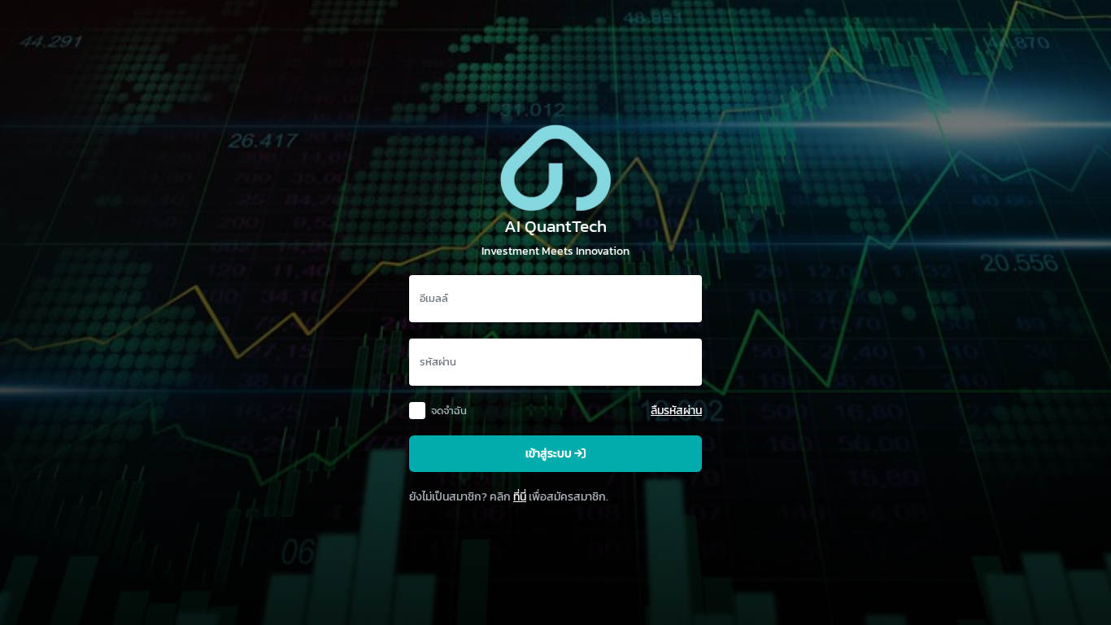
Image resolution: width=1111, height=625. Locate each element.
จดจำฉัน (449, 410)
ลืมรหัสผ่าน (676, 410)
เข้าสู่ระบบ (549, 453)
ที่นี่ (519, 496)
